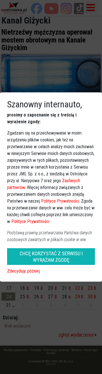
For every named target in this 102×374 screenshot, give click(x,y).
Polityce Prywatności (60, 201)
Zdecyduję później (23, 271)
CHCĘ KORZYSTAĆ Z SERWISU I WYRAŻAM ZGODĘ (51, 256)
